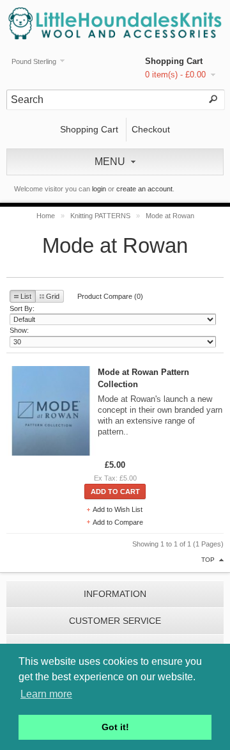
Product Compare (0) (110, 296)
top (208, 559)
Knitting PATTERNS (100, 215)
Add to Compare (118, 522)
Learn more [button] (46, 694)
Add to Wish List (117, 509)
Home (45, 215)
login (99, 189)
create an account (144, 189)
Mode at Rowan (170, 215)
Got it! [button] (115, 727)
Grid (52, 296)
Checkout (151, 129)
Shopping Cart (174, 61)
